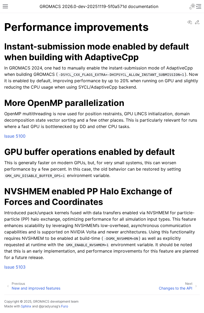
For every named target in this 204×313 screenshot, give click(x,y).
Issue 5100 (15, 136)
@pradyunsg (48, 306)
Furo (64, 306)
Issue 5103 (15, 267)
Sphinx (26, 306)
